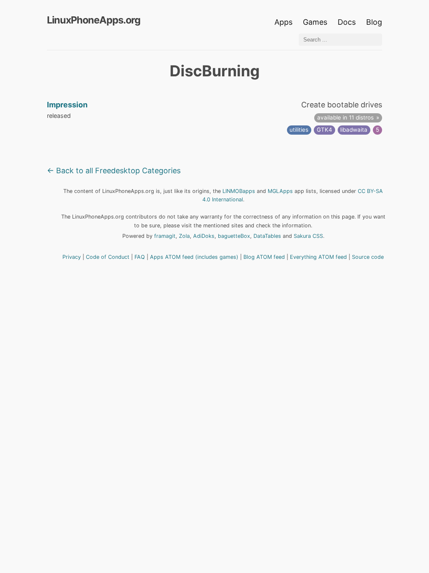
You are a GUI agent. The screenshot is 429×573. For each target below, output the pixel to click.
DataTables (267, 236)
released (59, 115)
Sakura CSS (308, 236)
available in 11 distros (345, 117)
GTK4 (324, 129)
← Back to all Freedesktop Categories (114, 170)
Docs (348, 22)
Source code (368, 257)
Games (315, 22)
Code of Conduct (107, 257)
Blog (374, 22)
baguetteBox (234, 236)
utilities (298, 129)
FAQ (139, 257)
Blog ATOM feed (264, 257)
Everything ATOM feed (318, 257)
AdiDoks (203, 236)
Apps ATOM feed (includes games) (194, 257)
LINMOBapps (238, 191)
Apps (283, 22)
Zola (184, 236)
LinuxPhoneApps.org (93, 20)
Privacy (71, 257)
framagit (165, 236)
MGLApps (280, 191)
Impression (67, 104)
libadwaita (353, 129)
